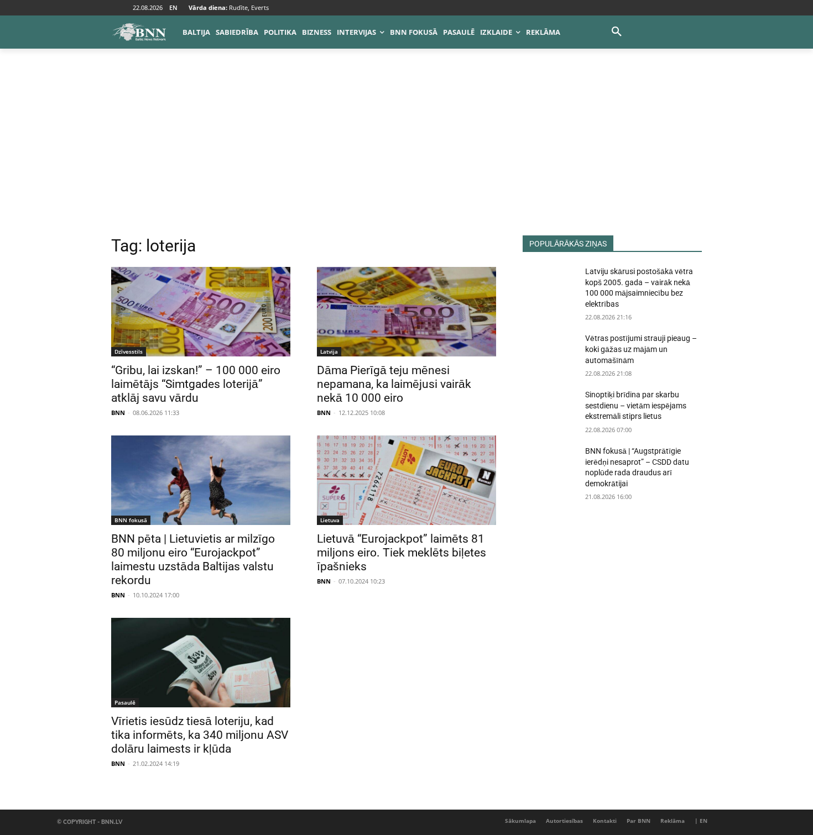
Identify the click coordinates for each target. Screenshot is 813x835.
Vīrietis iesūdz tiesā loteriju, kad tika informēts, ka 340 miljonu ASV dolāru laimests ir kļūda (199, 735)
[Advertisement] (406, 152)
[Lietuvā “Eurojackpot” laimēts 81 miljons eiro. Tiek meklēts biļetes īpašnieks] (406, 480)
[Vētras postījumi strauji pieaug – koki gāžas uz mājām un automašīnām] (549, 352)
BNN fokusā (130, 520)
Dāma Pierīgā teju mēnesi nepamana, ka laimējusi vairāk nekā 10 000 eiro (394, 384)
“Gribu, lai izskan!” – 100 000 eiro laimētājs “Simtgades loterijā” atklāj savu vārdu (195, 384)
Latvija (329, 351)
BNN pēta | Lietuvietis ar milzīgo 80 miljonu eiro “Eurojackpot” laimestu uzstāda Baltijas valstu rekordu (193, 559)
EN (173, 7)
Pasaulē (125, 702)
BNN (118, 412)
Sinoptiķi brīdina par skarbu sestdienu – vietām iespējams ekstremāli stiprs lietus (635, 405)
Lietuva (330, 520)
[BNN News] (138, 32)
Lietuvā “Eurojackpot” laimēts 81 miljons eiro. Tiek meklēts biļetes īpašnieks (401, 552)
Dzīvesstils (128, 351)
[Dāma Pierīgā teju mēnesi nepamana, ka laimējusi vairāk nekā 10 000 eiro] (406, 311)
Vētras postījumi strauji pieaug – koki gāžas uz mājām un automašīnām (641, 349)
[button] (616, 32)
